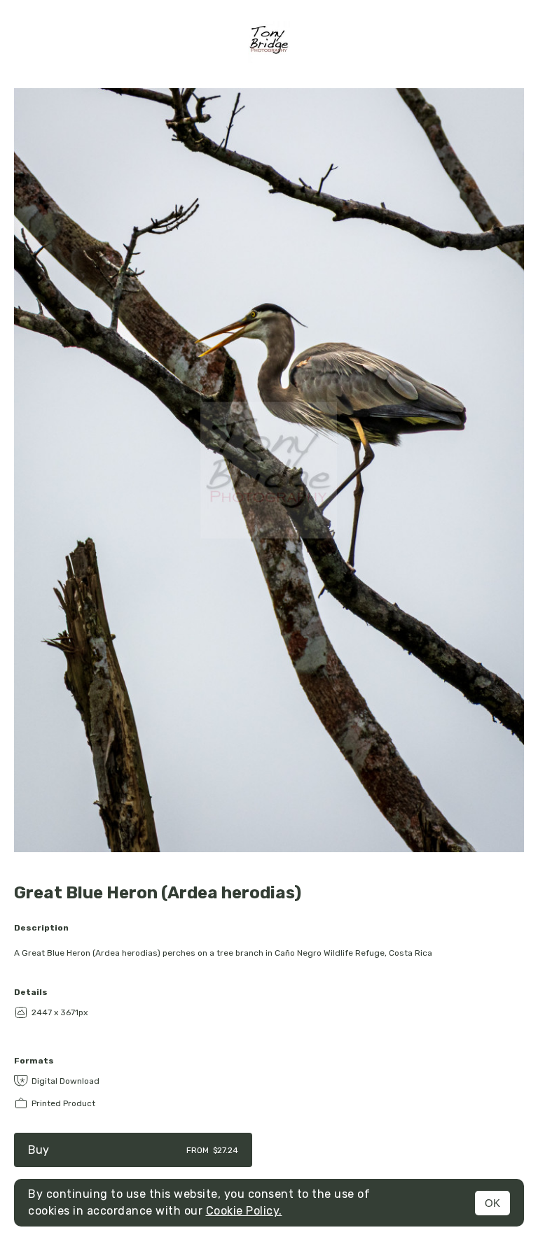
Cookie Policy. (244, 1210)
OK (492, 1203)
